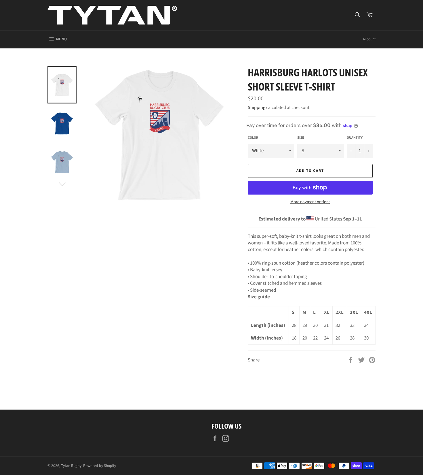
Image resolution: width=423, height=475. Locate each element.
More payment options (310, 202)
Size (300, 137)
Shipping (256, 107)
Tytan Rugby (71, 465)
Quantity (355, 137)
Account (369, 39)
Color (253, 137)
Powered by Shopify (99, 465)
